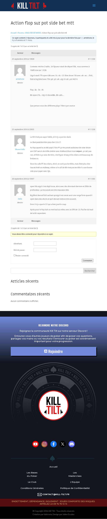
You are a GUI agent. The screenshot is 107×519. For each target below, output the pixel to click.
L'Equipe (75, 482)
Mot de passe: (19, 250)
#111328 (91, 129)
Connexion (87, 260)
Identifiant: (18, 243)
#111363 (91, 179)
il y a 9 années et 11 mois (22, 40)
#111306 (91, 59)
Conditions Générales (32, 488)
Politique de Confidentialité (75, 488)
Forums (21, 33)
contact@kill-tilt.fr (55, 494)
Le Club (32, 482)
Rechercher (90, 270)
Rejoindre (55, 351)
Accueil (13, 33)
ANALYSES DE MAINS (33, 33)
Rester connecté (22, 255)
